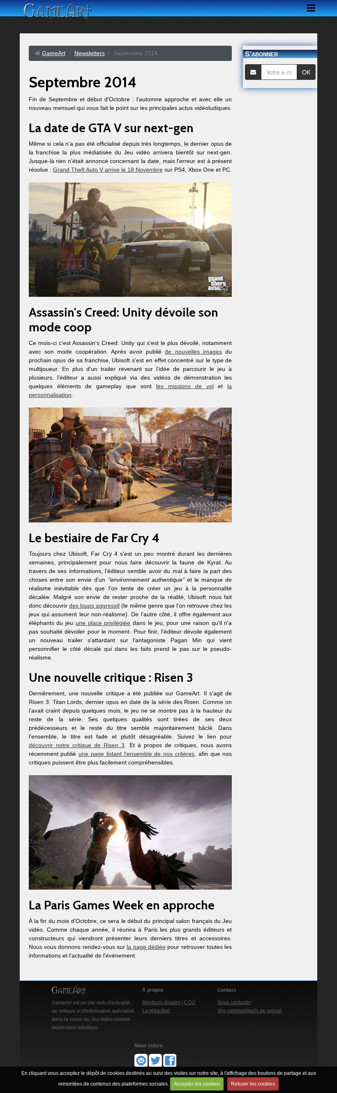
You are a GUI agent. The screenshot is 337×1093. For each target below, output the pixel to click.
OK (306, 72)
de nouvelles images (193, 351)
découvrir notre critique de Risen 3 (77, 745)
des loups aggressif (94, 605)
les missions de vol (185, 386)
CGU (189, 1002)
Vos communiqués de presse (249, 1011)
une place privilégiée (103, 623)
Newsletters (89, 53)
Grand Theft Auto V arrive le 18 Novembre (108, 169)
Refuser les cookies (253, 1084)
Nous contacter (234, 1002)
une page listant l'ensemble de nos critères (136, 753)
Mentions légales (161, 1002)
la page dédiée (146, 947)
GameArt (53, 53)
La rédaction (156, 1011)
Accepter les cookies (197, 1084)
